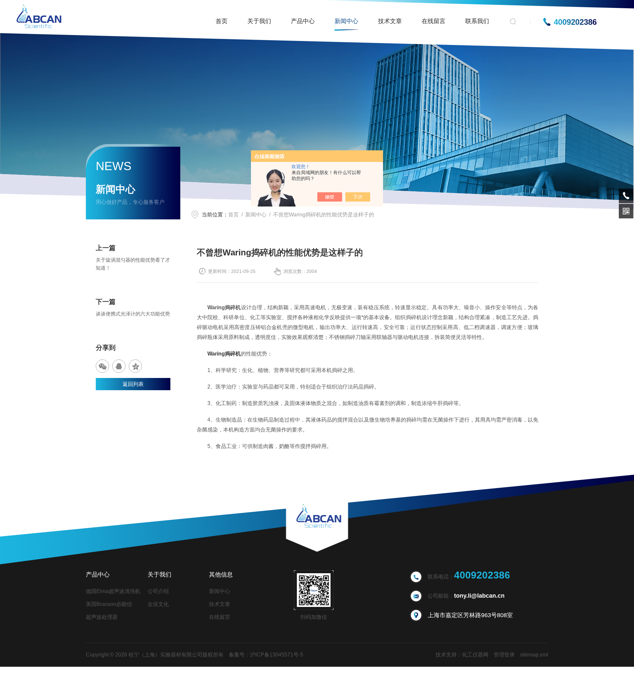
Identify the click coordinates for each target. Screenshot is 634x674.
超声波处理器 (102, 617)
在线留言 (433, 21)
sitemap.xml (534, 654)
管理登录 (504, 654)
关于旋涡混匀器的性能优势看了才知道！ (133, 264)
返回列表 (133, 384)
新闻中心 (346, 21)
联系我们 (477, 21)
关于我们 (259, 21)
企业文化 (158, 604)
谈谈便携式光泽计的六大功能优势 (133, 314)
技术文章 (390, 21)
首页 (222, 21)
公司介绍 (158, 591)
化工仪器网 (475, 654)
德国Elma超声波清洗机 (113, 591)
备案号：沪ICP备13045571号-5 (266, 654)
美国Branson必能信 (109, 604)
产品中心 (303, 21)
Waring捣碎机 (224, 353)
